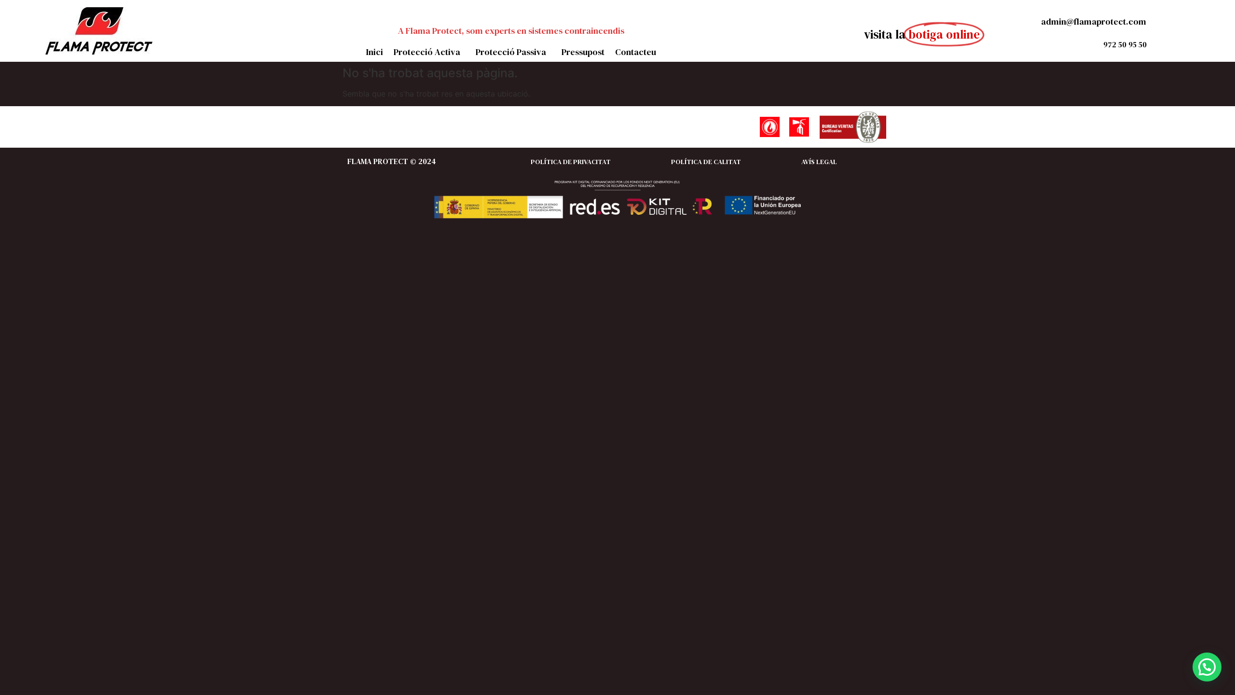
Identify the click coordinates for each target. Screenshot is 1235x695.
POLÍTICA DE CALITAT (706, 162)
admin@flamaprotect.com (1092, 21)
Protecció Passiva (511, 52)
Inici (374, 52)
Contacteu (635, 52)
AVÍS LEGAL (819, 162)
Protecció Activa (427, 52)
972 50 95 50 (1125, 44)
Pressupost (583, 52)
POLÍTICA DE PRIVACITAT (571, 162)
